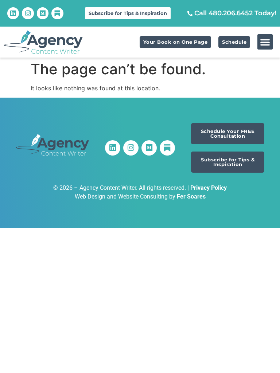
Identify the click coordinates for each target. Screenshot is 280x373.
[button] (265, 42)
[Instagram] (28, 13)
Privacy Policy (208, 187)
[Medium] (42, 13)
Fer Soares (191, 196)
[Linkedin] (13, 13)
